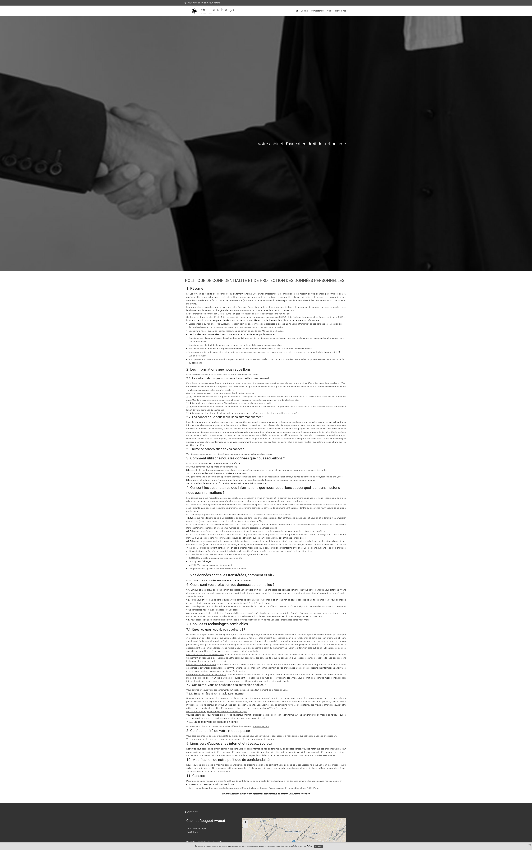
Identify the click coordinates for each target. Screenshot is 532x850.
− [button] (245, 826)
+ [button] (245, 822)
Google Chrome (220, 711)
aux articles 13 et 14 (212, 317)
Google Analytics (261, 726)
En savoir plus (300, 846)
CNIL (242, 359)
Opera (244, 711)
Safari (231, 711)
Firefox (238, 711)
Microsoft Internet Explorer (199, 711)
